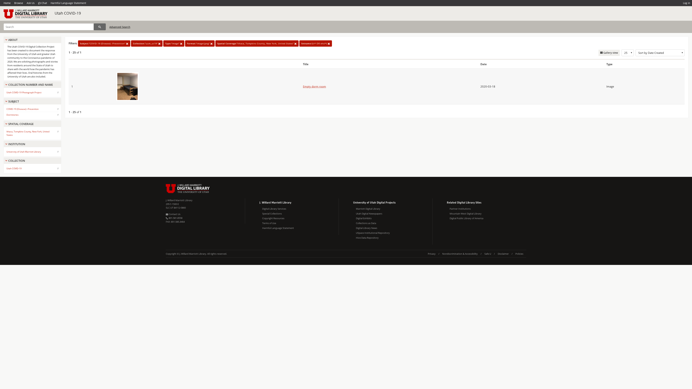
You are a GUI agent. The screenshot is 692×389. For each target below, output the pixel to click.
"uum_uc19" (145, 43)
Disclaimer (503, 253)
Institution (16, 144)
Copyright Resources (273, 218)
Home (7, 3)
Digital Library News (366, 228)
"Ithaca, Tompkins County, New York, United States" (255, 43)
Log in (686, 3)
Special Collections (272, 213)
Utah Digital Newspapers (369, 213)
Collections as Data (366, 223)
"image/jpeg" (198, 43)
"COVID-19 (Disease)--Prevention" (103, 43)
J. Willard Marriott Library (179, 200)
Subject (13, 101)
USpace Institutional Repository (373, 232)
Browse (18, 3)
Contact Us (174, 214)
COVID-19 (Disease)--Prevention (22, 109)
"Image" (172, 43)
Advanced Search (119, 27)
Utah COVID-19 (68, 13)
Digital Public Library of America (466, 218)
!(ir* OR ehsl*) (314, 43)
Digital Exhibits (364, 218)
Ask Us (31, 3)
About (12, 40)
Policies (519, 253)
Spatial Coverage (21, 124)
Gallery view (610, 52)
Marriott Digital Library (368, 208)
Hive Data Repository (367, 237)
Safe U (487, 253)
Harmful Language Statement (68, 3)
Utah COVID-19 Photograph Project (23, 92)
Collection (16, 160)
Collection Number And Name (30, 84)
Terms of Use (269, 223)
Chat (44, 3)
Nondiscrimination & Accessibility (460, 253)
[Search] (100, 26)
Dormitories (12, 114)
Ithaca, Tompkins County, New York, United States (27, 133)
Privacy (432, 253)
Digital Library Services (274, 208)
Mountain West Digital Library (466, 213)
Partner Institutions (460, 208)
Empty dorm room (314, 86)
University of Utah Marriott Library (23, 151)
